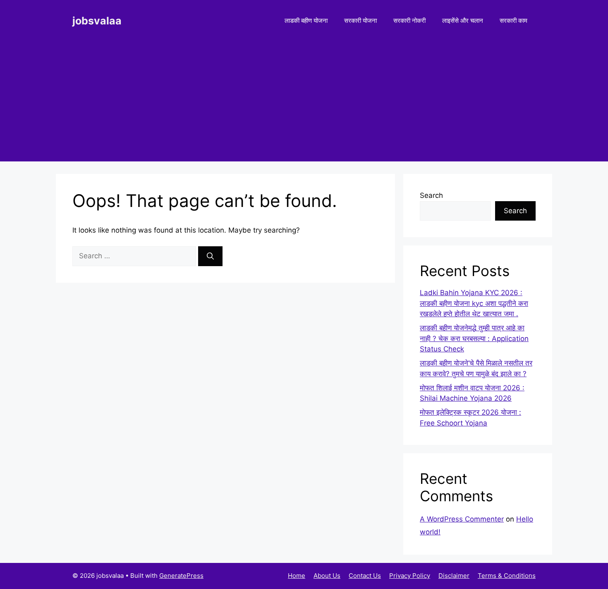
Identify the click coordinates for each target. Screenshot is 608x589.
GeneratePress (181, 575)
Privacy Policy (409, 575)
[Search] (210, 256)
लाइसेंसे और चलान (462, 20)
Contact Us (365, 575)
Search (431, 195)
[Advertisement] (304, 103)
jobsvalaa (97, 20)
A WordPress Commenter (462, 519)
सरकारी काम (513, 20)
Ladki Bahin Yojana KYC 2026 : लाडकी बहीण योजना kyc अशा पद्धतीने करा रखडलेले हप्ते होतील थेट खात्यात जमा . (474, 303)
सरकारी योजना (360, 20)
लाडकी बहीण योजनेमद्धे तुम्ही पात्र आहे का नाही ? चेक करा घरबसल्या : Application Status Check (474, 338)
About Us (327, 575)
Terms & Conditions (507, 575)
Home (296, 575)
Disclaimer (453, 575)
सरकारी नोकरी (409, 20)
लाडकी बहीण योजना (306, 20)
